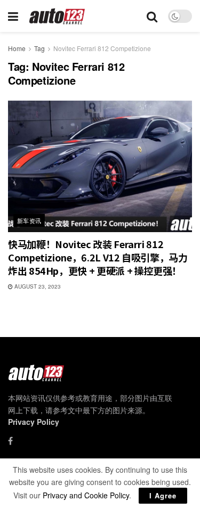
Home (17, 48)
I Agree (163, 495)
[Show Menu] (13, 16)
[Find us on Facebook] (10, 441)
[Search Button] (152, 16)
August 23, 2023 (37, 286)
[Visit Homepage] (57, 16)
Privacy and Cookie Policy (86, 495)
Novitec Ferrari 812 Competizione (102, 48)
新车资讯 (29, 220)
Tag (39, 48)
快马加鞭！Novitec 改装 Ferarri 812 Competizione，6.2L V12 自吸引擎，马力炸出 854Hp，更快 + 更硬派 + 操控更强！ (98, 257)
